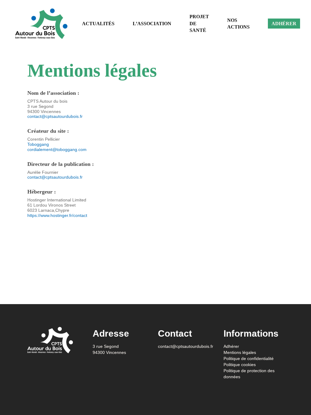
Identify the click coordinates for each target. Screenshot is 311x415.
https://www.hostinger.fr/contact (57, 215)
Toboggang (38, 144)
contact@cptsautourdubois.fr (55, 116)
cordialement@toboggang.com (57, 149)
